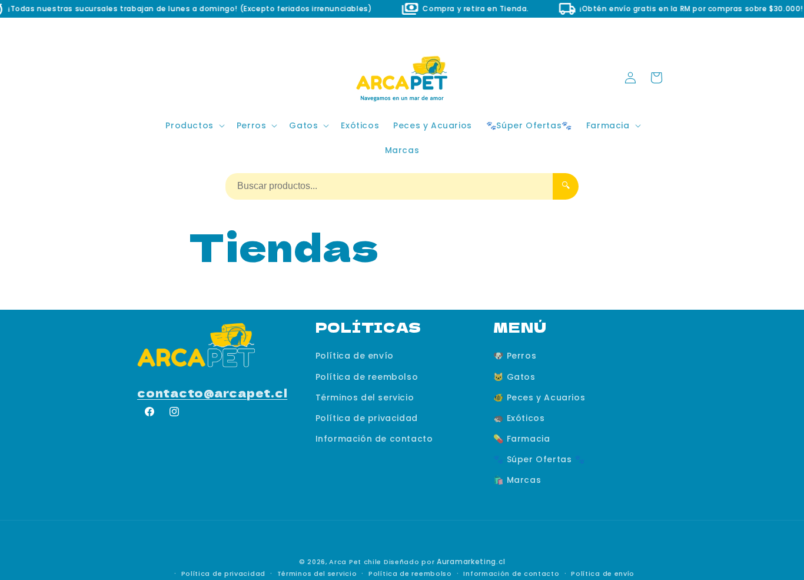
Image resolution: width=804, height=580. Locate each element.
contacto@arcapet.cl (212, 392)
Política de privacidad (366, 417)
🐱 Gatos (514, 376)
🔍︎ (566, 185)
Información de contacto (374, 439)
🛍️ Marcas (517, 480)
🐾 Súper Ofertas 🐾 (538, 459)
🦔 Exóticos (518, 417)
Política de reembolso (366, 376)
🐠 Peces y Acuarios (539, 397)
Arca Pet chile (355, 561)
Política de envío (354, 356)
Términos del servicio (364, 397)
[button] (193, 125)
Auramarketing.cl (471, 561)
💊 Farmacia (521, 439)
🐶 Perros (514, 356)
